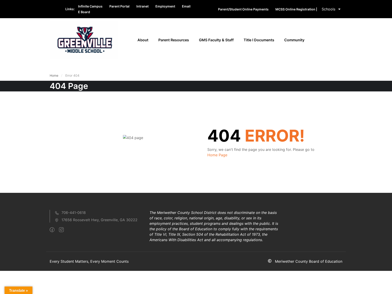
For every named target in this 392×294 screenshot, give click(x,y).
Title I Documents (259, 40)
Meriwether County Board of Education (308, 261)
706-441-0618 (73, 212)
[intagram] (61, 230)
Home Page (217, 155)
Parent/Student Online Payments (243, 9)
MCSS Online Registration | (296, 9)
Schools (328, 9)
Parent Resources (173, 40)
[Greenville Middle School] (84, 39)
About (142, 40)
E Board (84, 12)
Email (186, 6)
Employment (165, 6)
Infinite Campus (90, 6)
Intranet (142, 6)
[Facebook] (52, 230)
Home (54, 75)
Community (294, 40)
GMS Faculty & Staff (216, 40)
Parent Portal (119, 6)
